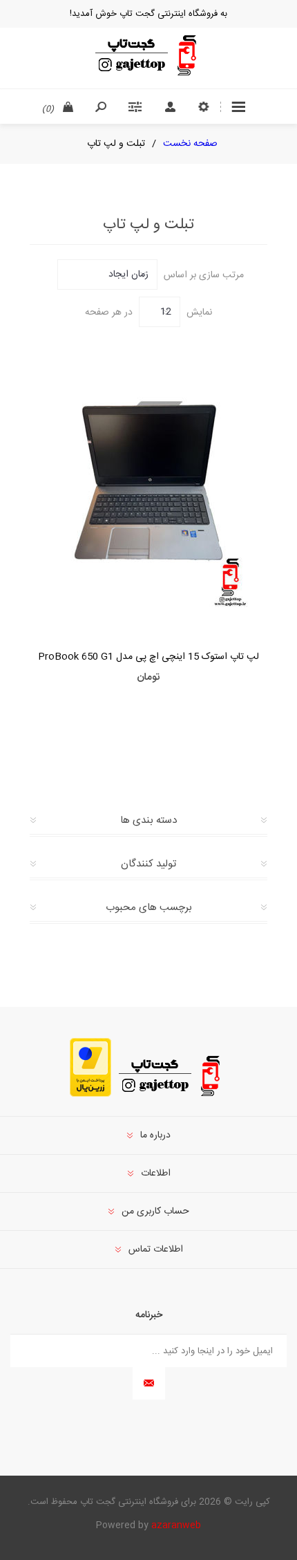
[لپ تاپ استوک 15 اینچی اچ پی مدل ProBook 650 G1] (148, 482)
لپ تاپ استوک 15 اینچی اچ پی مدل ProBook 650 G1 (148, 657)
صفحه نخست (190, 144)
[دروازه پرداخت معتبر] (90, 1094)
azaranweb (176, 1525)
